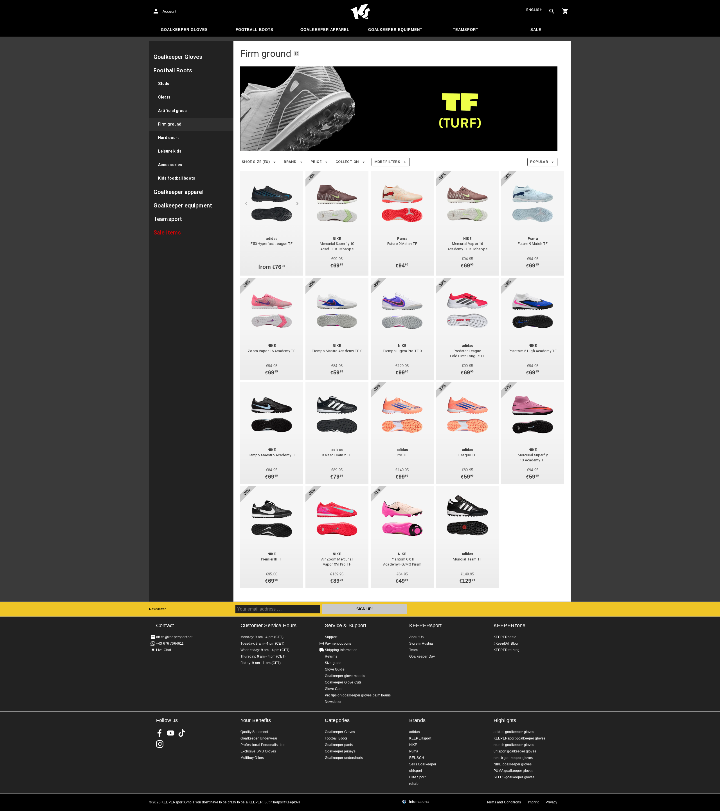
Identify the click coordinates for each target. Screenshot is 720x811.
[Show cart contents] (565, 11)
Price (315, 162)
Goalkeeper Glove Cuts (343, 682)
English (534, 10)
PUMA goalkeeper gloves (513, 771)
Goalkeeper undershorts (344, 758)
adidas (414, 732)
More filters (387, 162)
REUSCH (416, 758)
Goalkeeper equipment (395, 30)
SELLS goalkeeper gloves (514, 777)
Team (413, 650)
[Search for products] (551, 11)
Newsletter (157, 609)
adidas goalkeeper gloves (514, 732)
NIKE (413, 745)
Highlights (505, 720)
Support (331, 637)
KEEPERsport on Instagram (159, 744)
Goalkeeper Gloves (184, 30)
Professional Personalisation (262, 745)
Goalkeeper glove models (345, 676)
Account (169, 11)
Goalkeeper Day (422, 656)
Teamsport (465, 30)
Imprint (533, 802)
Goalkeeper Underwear (258, 738)
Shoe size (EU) (256, 162)
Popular (539, 162)
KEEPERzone (510, 625)
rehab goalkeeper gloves (513, 758)
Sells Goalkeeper (422, 764)
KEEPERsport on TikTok (181, 733)
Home (360, 11)
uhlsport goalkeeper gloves (515, 751)
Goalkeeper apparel (324, 30)
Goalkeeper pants (339, 745)
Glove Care (334, 689)
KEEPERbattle (505, 637)
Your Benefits (255, 720)
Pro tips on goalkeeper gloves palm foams (358, 695)
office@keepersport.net (174, 637)
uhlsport (415, 771)
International (419, 802)
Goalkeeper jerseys (340, 751)
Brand (290, 162)
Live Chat (163, 650)
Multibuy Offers (252, 758)
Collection (347, 162)
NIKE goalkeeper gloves (513, 764)
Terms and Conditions (504, 802)
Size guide (333, 663)
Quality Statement (254, 732)
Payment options (338, 643)
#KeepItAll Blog (506, 643)
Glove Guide (335, 669)
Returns (331, 656)
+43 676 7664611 (170, 643)
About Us (416, 637)
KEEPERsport (425, 625)
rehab (413, 784)
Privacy (551, 802)
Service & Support (345, 625)
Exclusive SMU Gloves (258, 751)
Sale (535, 30)
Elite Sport (417, 777)
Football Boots (254, 30)
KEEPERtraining (506, 650)
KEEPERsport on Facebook (159, 733)
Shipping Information (341, 650)
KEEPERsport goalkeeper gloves (519, 738)
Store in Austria (421, 643)
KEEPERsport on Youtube (170, 733)
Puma (413, 751)
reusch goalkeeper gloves (514, 745)
